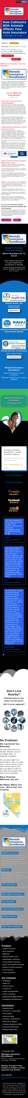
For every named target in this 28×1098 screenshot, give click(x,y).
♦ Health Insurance (8, 948)
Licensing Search (14, 357)
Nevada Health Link (8, 856)
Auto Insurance (14, 43)
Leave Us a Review (15, 482)
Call (17, 1)
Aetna (3, 861)
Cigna (4, 880)
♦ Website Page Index (9, 1029)
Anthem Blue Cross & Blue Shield (13, 872)
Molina (23, 863)
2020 (10, 46)
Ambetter (4, 863)
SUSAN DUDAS (9, 647)
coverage (23, 46)
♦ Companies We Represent (12, 999)
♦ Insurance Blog (8, 1016)
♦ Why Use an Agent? (9, 1021)
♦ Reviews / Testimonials (11, 1019)
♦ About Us (6, 983)
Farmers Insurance (8, 887)
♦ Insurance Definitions (10, 1027)
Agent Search (14, 310)
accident (16, 46)
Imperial (5, 865)
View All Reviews (15, 475)
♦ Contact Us (6, 988)
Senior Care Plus (15, 878)
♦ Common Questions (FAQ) (12, 1024)
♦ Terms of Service (8, 994)
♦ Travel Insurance (8, 972)
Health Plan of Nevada (15, 859)
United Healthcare (8, 874)
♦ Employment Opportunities (12, 996)
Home (3, 49)
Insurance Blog (12, 49)
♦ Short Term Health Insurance (13, 964)
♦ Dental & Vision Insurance (12, 967)
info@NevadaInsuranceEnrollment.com (14, 1078)
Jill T (6, 580)
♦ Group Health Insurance (11, 962)
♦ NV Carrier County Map (11, 1011)
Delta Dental (5, 919)
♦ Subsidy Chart (7, 1008)
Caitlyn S (7, 537)
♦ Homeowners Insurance (11, 959)
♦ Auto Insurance (8, 951)
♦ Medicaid (6, 954)
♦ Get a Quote (7, 1013)
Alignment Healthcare (15, 876)
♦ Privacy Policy (8, 986)
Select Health (14, 863)
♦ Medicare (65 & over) (10, 956)
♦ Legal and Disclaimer (10, 991)
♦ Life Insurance (8, 970)
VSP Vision (22, 919)
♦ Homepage (6, 981)
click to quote (14, 156)
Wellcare (11, 880)
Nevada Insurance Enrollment (12, 206)
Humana (4, 878)
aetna (24, 878)
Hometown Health (13, 861)
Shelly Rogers (9, 35)
